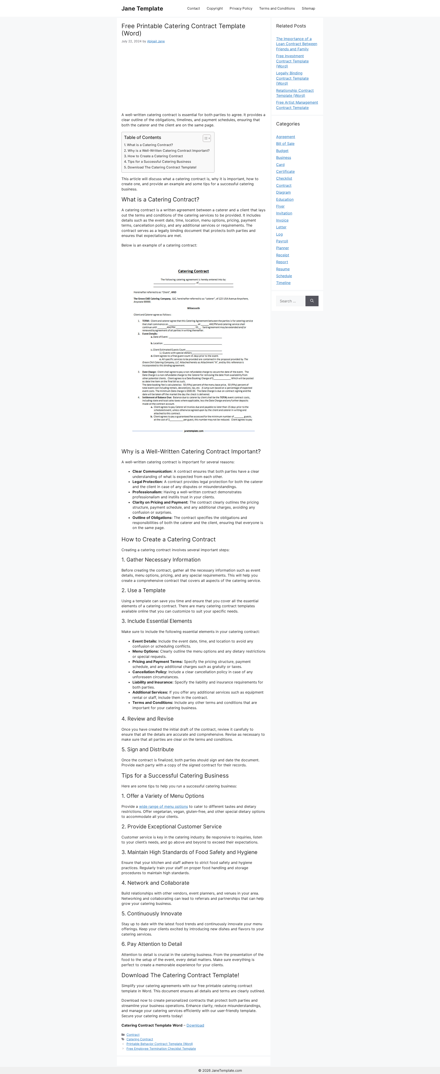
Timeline (283, 282)
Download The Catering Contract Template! (162, 167)
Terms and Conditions (277, 8)
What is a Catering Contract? (150, 145)
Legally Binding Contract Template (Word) (292, 78)
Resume (283, 269)
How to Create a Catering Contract (155, 156)
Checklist (284, 178)
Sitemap (308, 8)
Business (283, 157)
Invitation (284, 213)
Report (282, 262)
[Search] (312, 301)
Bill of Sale (285, 143)
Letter (281, 227)
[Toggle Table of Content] (204, 138)
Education (285, 199)
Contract (133, 1034)
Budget (282, 150)
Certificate (285, 171)
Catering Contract (139, 1039)
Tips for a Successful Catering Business (159, 161)
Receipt (282, 255)
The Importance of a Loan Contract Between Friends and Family (296, 43)
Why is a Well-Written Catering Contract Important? (169, 150)
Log (279, 234)
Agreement (285, 136)
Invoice (282, 220)
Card (280, 164)
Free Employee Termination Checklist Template (161, 1048)
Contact (193, 8)
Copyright (215, 8)
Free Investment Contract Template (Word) (292, 61)
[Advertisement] (193, 78)
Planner (282, 248)
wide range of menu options (163, 806)
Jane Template (142, 8)
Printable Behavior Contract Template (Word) (159, 1044)
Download (195, 1025)
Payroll (282, 241)
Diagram (283, 192)
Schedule (284, 276)
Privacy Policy (241, 8)
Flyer (280, 206)
